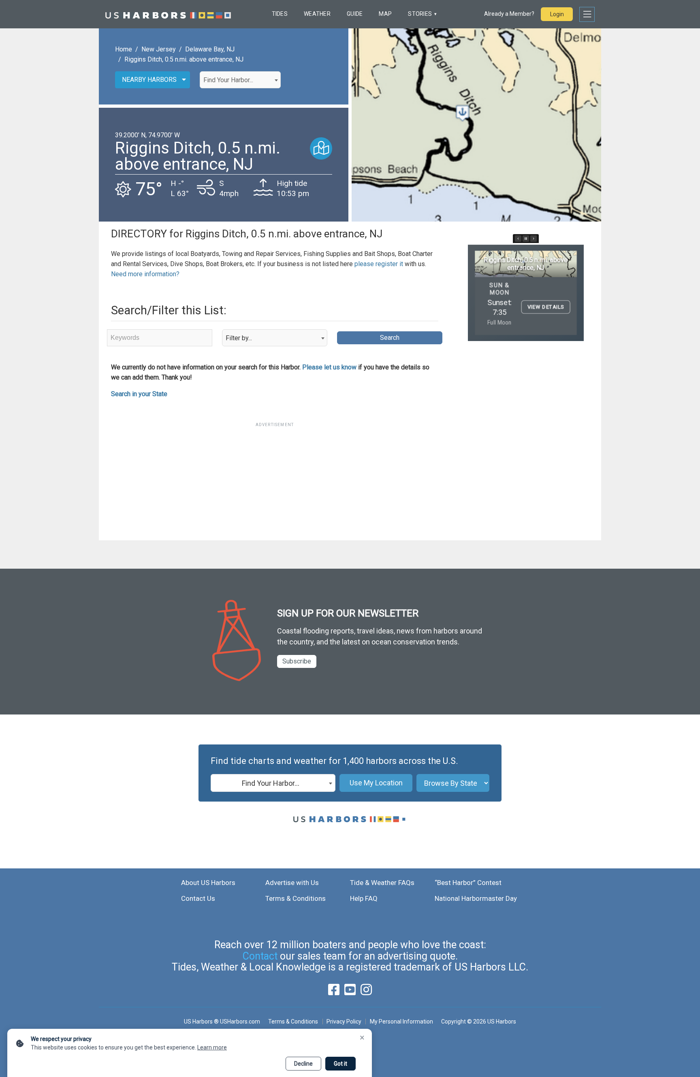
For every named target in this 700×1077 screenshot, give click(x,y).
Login (557, 14)
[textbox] (240, 80)
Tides (280, 14)
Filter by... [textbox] (239, 338)
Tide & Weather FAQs (382, 883)
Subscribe (296, 661)
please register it (378, 264)
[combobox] (240, 79)
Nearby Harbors (149, 79)
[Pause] (526, 238)
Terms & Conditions (295, 898)
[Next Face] (533, 238)
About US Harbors (208, 883)
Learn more (212, 1047)
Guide (355, 14)
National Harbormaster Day (476, 898)
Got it (340, 1063)
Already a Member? (509, 14)
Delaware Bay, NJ (210, 49)
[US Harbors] (168, 14)
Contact (260, 956)
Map (385, 14)
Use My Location (376, 782)
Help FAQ (364, 898)
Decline (303, 1063)
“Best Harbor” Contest (468, 883)
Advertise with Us (292, 883)
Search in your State (139, 394)
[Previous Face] (518, 238)
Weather (317, 14)
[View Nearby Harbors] (321, 148)
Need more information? (145, 274)
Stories (420, 14)
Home (123, 49)
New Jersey (158, 49)
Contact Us (198, 898)
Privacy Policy (344, 1021)
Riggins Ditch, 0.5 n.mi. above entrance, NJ (183, 59)
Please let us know (329, 367)
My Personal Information (401, 1021)
